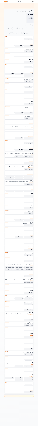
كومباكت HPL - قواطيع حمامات (24, 27)
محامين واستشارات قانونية (9, 28)
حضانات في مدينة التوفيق (25, 28)
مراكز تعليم (28, 32)
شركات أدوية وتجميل (10, 32)
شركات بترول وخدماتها (25, 33)
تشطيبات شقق (31, 235)
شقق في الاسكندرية (15, 28)
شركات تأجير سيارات (7, 27)
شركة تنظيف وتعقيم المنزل (30, 167)
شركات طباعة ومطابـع (17, 32)
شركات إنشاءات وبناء (19, 27)
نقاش (32, 33)
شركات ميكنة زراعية (13, 33)
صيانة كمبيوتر (6, 351)
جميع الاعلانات (18, 1)
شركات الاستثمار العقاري (31, 32)
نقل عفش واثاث (31, 376)
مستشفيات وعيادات (18, 28)
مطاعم (5, 382)
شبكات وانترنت (29, 28)
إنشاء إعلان (5, 1)
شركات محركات (10, 33)
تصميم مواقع (14, 32)
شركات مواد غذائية (7, 32)
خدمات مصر (21, 1)
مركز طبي (5, 368)
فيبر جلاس (22, 28)
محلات (32, 28)
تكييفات (32, 27)
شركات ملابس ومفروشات (24, 32)
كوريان (16, 27)
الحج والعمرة (6, 140)
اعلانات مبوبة (30, 27)
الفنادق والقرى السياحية (29, 33)
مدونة (15, 1)
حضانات (31, 364)
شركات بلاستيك (6, 210)
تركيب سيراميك (21, 32)
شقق (12, 28)
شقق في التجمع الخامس (21, 33)
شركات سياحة (7, 33)
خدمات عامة (28, 27)
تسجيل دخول (8, 1)
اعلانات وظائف (14, 27)
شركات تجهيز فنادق (17, 33)
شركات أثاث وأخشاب (10, 27)
